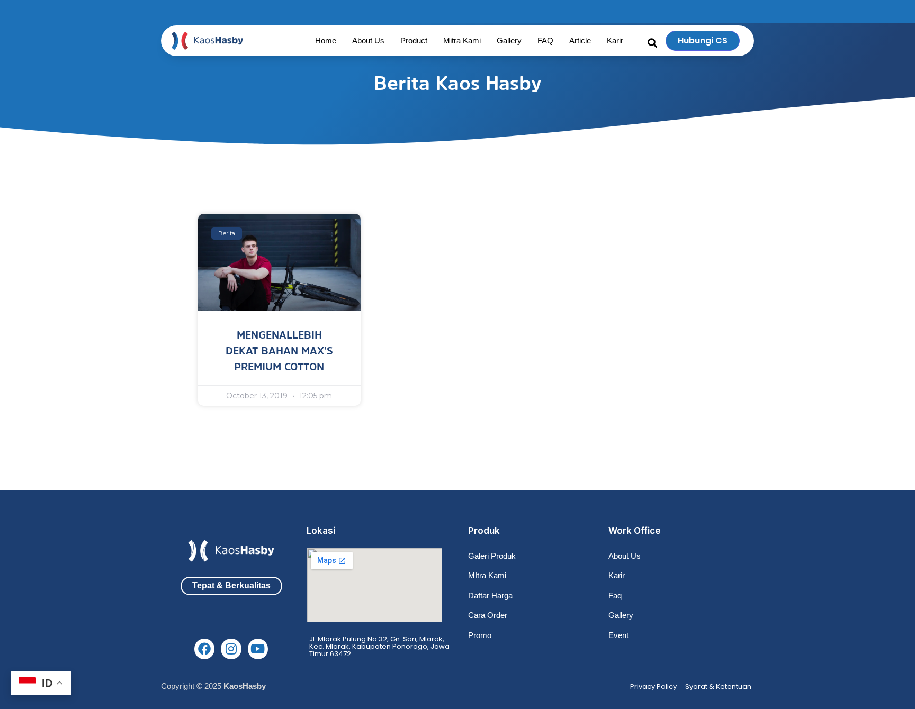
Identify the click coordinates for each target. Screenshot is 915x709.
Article (580, 40)
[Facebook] (204, 649)
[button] (652, 42)
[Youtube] (258, 649)
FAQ (545, 40)
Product (413, 40)
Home (325, 40)
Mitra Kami (462, 40)
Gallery (509, 40)
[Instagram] (231, 649)
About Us (368, 40)
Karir (615, 40)
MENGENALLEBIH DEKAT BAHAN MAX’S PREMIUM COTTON (279, 351)
